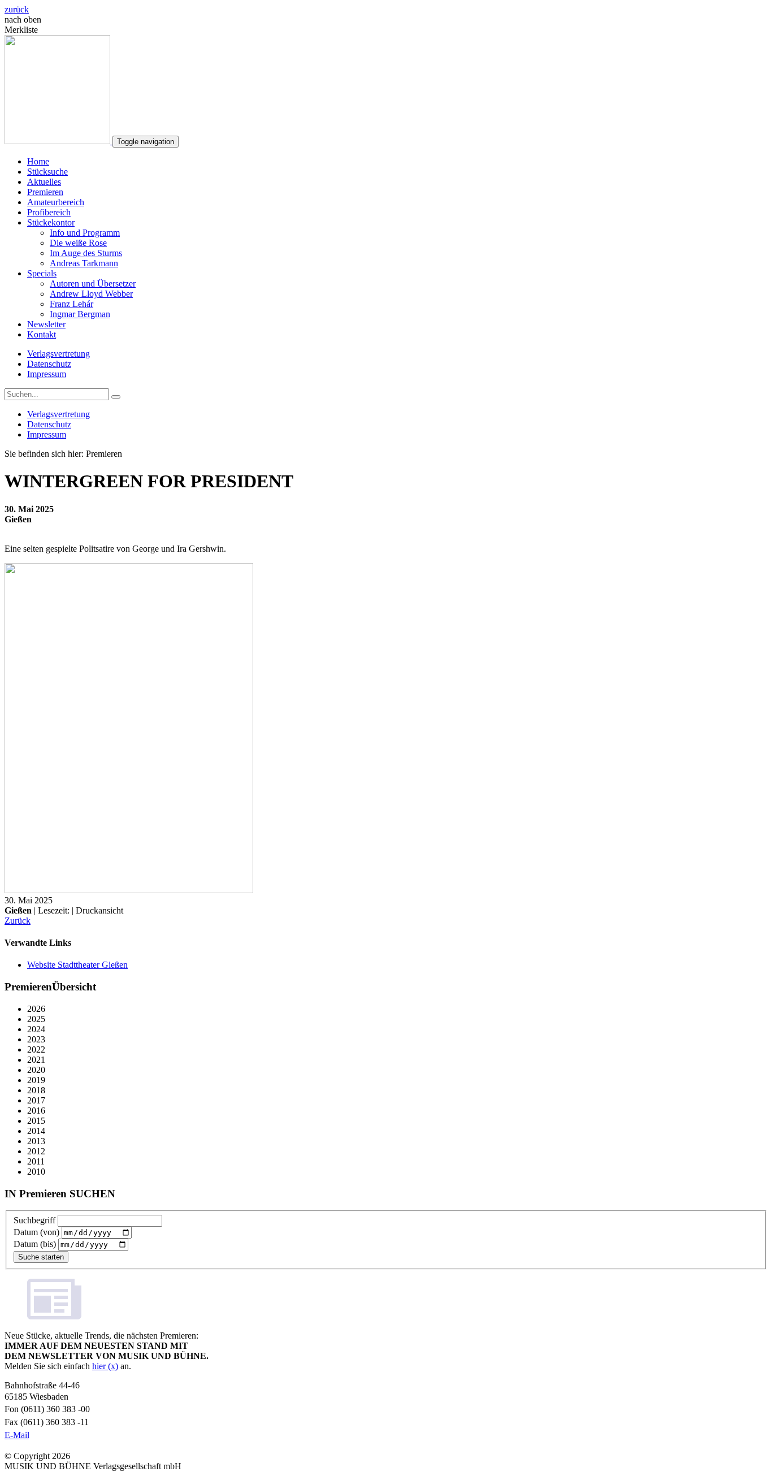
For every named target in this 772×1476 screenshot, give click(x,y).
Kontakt (41, 334)
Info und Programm (85, 232)
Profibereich (49, 212)
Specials (42, 273)
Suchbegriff (34, 1220)
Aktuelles (44, 182)
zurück (17, 9)
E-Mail (17, 1435)
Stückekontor (51, 222)
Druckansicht (99, 910)
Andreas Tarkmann (84, 263)
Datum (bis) (35, 1244)
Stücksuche (47, 171)
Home (38, 161)
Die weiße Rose (78, 243)
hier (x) (105, 1366)
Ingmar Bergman (80, 314)
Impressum (46, 374)
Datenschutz (49, 364)
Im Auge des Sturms (86, 253)
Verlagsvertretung (58, 353)
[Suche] (115, 397)
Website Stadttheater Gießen (77, 964)
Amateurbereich (55, 202)
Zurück (18, 920)
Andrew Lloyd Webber (91, 293)
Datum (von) (36, 1232)
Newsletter (46, 324)
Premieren (45, 192)
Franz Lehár (71, 304)
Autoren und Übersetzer (93, 283)
